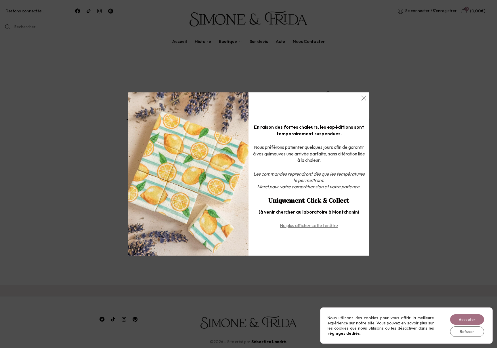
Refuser (467, 331)
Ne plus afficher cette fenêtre (309, 225)
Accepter (467, 319)
